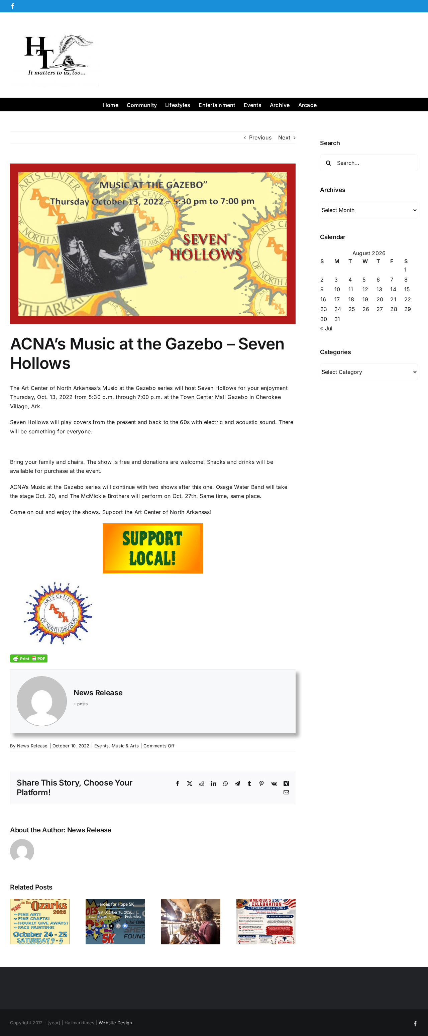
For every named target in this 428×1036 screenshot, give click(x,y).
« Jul (326, 328)
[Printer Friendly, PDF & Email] (28, 657)
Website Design (115, 1022)
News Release (98, 692)
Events (101, 745)
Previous (260, 137)
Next (284, 137)
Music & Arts (125, 745)
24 (337, 309)
